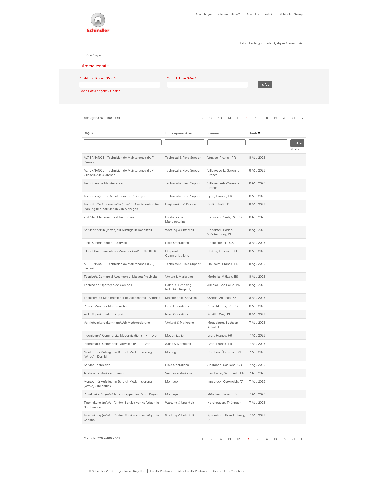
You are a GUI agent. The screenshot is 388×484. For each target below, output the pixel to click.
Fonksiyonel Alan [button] (178, 133)
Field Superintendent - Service (105, 242)
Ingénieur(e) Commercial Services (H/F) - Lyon (117, 343)
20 (284, 118)
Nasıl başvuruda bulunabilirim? (218, 14)
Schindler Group (291, 14)
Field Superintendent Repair (104, 314)
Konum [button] (213, 133)
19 (275, 118)
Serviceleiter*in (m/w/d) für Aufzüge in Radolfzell (118, 230)
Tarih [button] (253, 133)
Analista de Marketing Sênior (104, 373)
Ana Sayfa (93, 55)
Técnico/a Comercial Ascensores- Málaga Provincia (120, 276)
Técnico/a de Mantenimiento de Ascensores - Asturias (122, 297)
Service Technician (97, 365)
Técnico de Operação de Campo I (108, 285)
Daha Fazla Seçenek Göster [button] (100, 91)
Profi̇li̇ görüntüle (260, 43)
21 (293, 118)
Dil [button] (242, 43)
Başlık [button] (88, 133)
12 (211, 118)
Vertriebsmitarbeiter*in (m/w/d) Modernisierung (117, 322)
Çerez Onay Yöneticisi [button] (228, 471)
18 (266, 118)
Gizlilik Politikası (161, 471)
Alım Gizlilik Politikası (192, 471)
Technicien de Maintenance (103, 183)
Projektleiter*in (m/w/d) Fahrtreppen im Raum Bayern (121, 394)
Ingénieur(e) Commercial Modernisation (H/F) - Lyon (121, 335)
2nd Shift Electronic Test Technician (109, 217)
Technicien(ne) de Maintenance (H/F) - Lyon (115, 196)
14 (229, 118)
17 (257, 118)
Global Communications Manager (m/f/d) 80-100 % (120, 251)
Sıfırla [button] (295, 149)
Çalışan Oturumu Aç (288, 43)
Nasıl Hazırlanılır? (259, 14)
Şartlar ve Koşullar (132, 471)
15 (238, 118)
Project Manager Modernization (106, 306)
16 (247, 118)
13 (220, 118)
